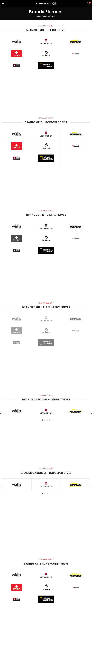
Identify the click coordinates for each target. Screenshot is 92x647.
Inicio (39, 16)
